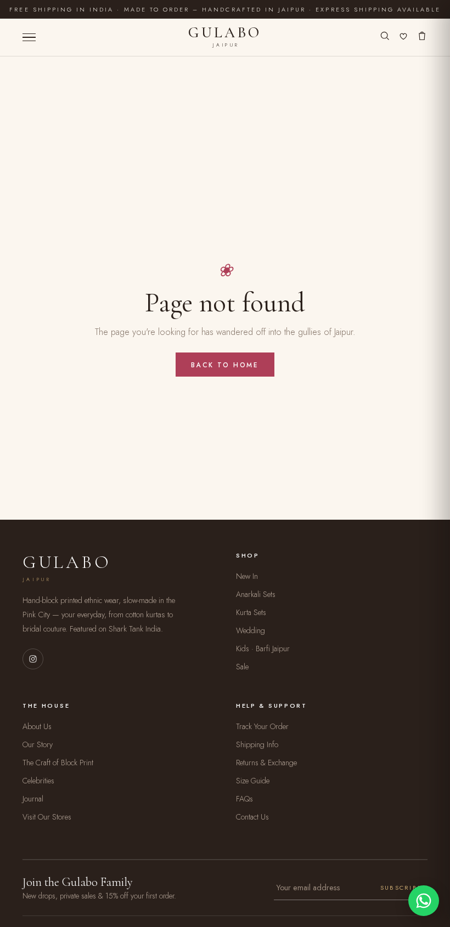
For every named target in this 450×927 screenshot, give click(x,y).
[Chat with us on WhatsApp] (423, 900)
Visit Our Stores (46, 816)
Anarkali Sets (255, 594)
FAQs (244, 798)
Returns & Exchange (266, 762)
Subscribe (401, 887)
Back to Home (224, 364)
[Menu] (29, 37)
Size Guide (252, 780)
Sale (242, 666)
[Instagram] (32, 659)
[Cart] (422, 37)
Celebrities (38, 780)
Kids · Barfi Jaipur (263, 648)
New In (247, 576)
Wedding (250, 630)
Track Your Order (262, 726)
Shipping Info (257, 744)
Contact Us (252, 816)
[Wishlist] (403, 37)
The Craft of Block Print (57, 762)
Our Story (37, 744)
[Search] (384, 37)
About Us (37, 726)
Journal (32, 798)
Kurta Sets (251, 612)
